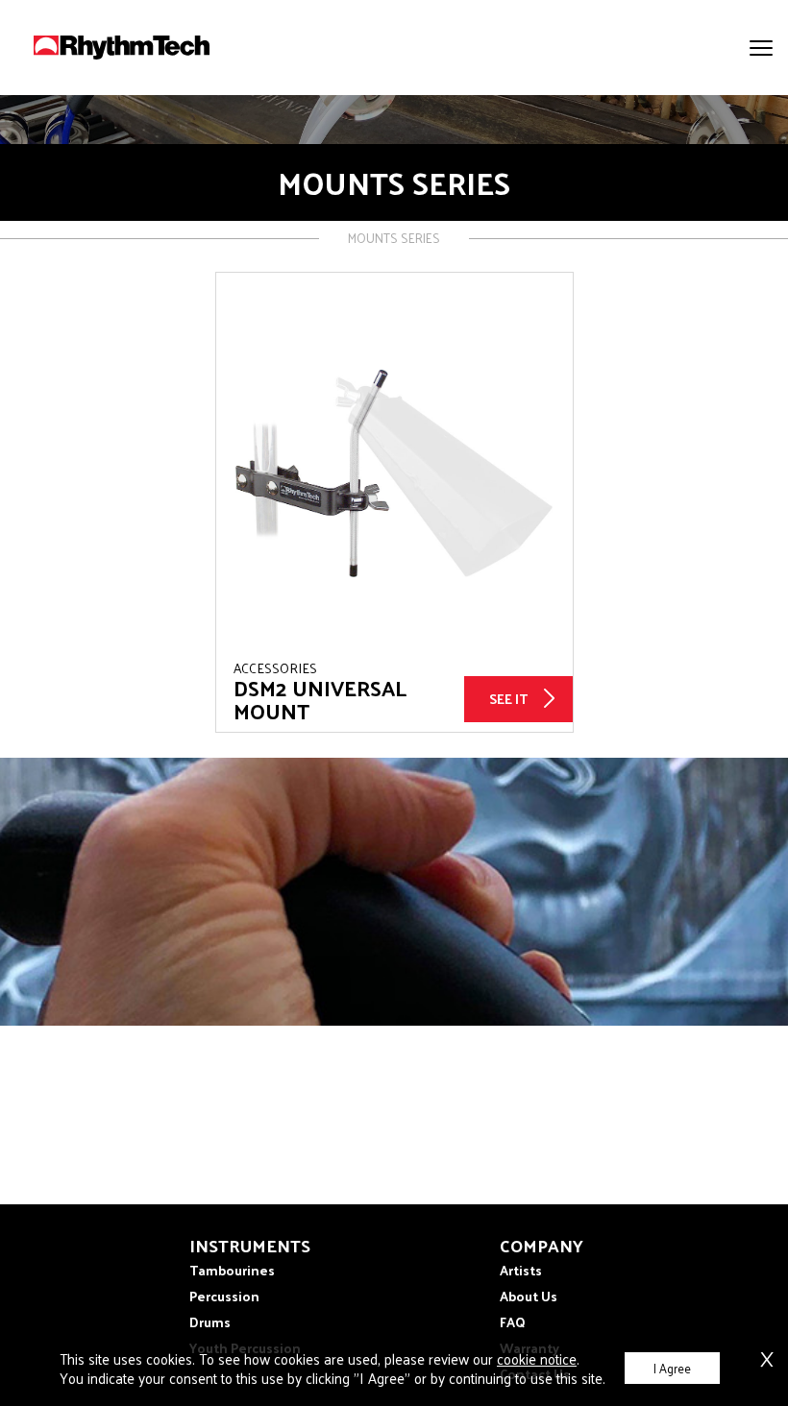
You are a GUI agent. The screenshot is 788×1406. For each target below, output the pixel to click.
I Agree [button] (672, 1368)
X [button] (767, 1355)
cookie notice (537, 1358)
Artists (521, 1270)
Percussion (224, 1296)
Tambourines (232, 1270)
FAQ (513, 1322)
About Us (528, 1296)
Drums (210, 1322)
